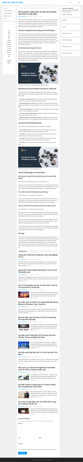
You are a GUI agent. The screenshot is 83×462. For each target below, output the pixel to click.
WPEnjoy (50, 459)
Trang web (20, 443)
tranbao (30, 16)
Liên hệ (63, 26)
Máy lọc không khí (7, 16)
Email (40, 437)
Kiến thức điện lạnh (8, 13)
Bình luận (20, 423)
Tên (19, 437)
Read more (30, 265)
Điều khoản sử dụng (66, 53)
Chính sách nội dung (66, 46)
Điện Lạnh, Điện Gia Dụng (13, 2)
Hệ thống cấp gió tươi (8, 10)
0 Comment (40, 16)
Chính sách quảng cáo (67, 40)
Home (5, 8)
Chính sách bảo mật (66, 33)
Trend (5, 18)
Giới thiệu (64, 20)
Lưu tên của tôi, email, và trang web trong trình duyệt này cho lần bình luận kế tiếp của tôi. (38, 449)
